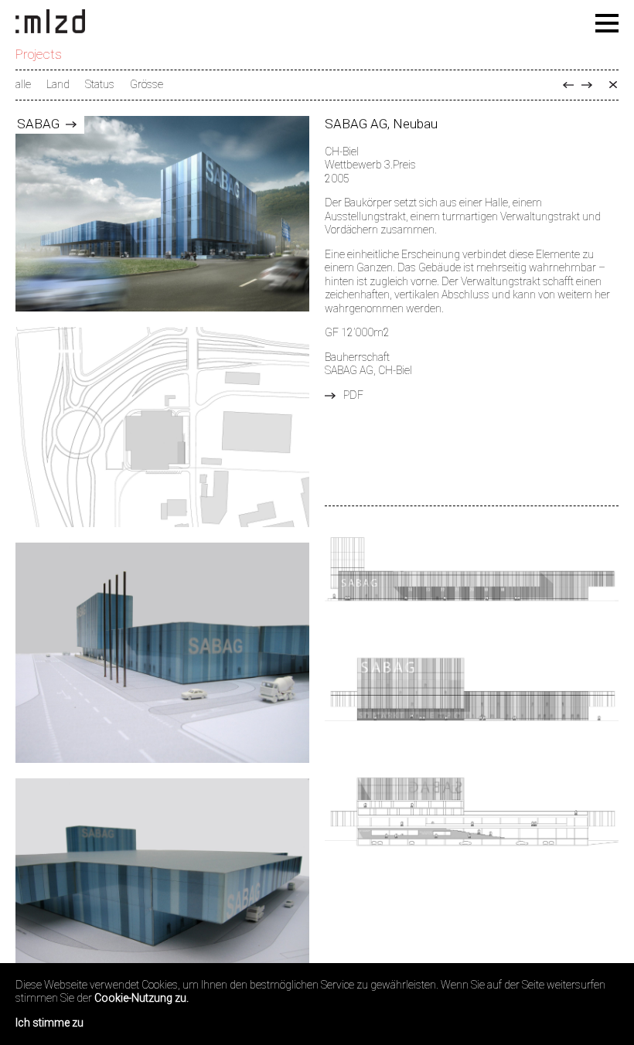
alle (23, 84)
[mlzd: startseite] (50, 22)
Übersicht (613, 85)
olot (586, 85)
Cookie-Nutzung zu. (141, 998)
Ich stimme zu (49, 1022)
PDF (353, 395)
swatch (568, 85)
